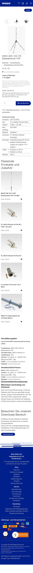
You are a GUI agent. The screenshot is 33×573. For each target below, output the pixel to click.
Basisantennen (15, 62)
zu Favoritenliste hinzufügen (11, 71)
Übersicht (16, 470)
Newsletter (16, 500)
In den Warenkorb (24, 103)
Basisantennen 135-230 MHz (13, 65)
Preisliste (16, 481)
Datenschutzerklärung (16, 513)
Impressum (16, 506)
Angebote (16, 474)
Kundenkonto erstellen (16, 498)
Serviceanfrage (16, 491)
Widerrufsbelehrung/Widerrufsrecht (16, 511)
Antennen (5, 62)
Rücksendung (16, 494)
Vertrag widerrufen (16, 483)
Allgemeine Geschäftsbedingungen (16, 509)
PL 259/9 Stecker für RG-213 (11, 255)
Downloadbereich (8, 434)
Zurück (28, 10)
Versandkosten (11, 94)
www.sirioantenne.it (14, 364)
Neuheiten (16, 476)
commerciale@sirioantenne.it (15, 361)
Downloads (16, 496)
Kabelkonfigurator (16, 479)
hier (18, 96)
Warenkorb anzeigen (16, 472)
